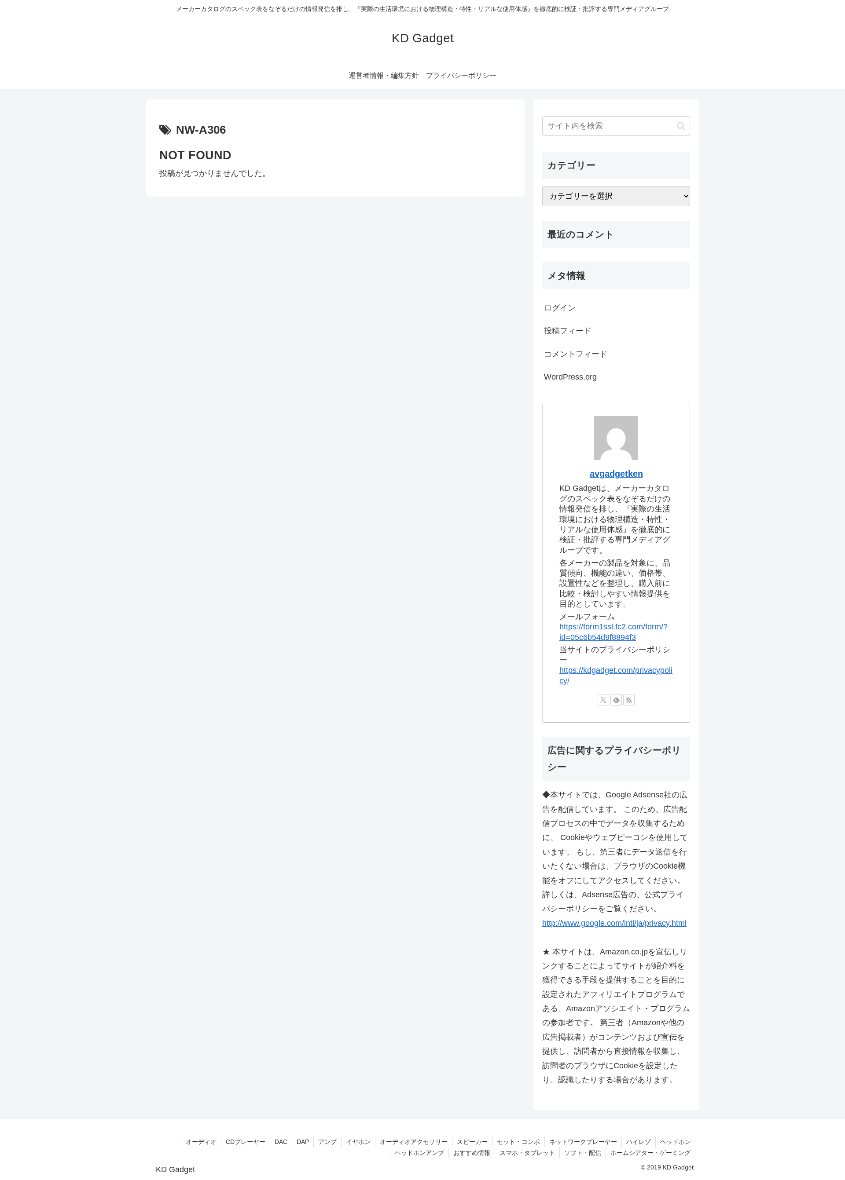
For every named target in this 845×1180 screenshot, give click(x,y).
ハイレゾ (638, 1141)
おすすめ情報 (471, 1152)
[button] (681, 126)
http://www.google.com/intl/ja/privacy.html (614, 923)
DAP (303, 1141)
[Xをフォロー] (603, 699)
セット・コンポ (518, 1141)
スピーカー (472, 1141)
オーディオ (201, 1141)
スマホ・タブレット (527, 1152)
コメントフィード (575, 354)
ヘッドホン (675, 1141)
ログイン (560, 307)
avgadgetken (616, 474)
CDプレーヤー (245, 1141)
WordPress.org (570, 377)
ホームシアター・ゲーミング (650, 1152)
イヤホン (358, 1141)
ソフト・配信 (582, 1152)
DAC (281, 1141)
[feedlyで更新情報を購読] (616, 699)
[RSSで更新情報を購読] (629, 699)
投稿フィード (568, 330)
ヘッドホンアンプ (419, 1152)
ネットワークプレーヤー (583, 1141)
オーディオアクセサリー (414, 1141)
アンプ (327, 1141)
